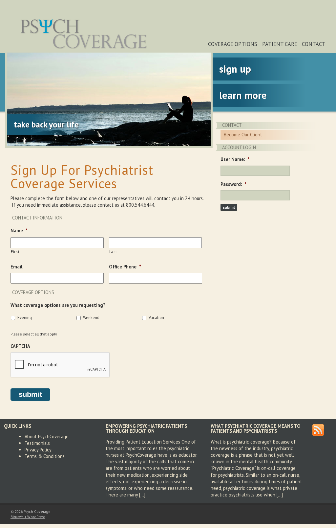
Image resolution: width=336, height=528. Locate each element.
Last (113, 251)
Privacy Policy (38, 450)
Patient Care (279, 44)
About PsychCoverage (47, 436)
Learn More (243, 95)
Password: (233, 184)
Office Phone (125, 267)
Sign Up (235, 68)
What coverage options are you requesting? (57, 305)
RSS (318, 430)
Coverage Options (232, 44)
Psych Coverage (84, 33)
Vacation (156, 317)
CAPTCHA (20, 346)
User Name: (234, 159)
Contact (314, 44)
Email (16, 267)
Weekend (91, 317)
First (15, 251)
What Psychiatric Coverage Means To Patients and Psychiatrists (256, 428)
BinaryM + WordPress (27, 516)
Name (19, 231)
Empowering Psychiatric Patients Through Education (146, 428)
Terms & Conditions (45, 456)
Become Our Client (243, 134)
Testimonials (37, 443)
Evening (24, 317)
